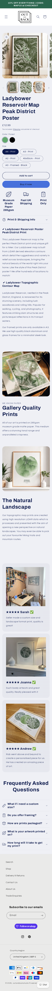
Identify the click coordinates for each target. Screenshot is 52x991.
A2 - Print (10, 158)
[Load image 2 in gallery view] (26, 87)
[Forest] (5, 140)
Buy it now (26, 184)
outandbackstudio (21, 983)
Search (9, 862)
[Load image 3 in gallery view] (39, 87)
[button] (6, 16)
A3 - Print (28, 152)
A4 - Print (10, 152)
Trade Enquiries (14, 896)
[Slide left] (3, 88)
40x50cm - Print (31, 158)
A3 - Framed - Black (16, 165)
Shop (8, 869)
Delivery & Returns (15, 876)
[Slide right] (49, 88)
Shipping (16, 129)
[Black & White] (12, 140)
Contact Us (11, 882)
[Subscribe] (42, 915)
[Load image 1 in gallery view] (13, 87)
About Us (10, 889)
